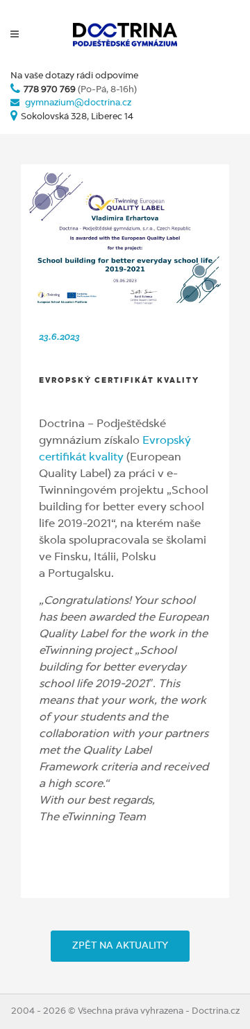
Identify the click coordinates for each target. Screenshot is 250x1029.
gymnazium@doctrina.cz (78, 102)
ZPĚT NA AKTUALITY (120, 946)
